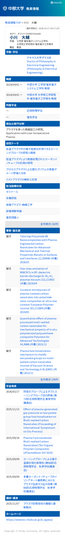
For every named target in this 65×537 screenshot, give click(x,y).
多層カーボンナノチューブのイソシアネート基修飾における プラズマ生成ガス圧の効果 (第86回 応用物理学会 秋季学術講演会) (40, 484)
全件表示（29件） (49, 379)
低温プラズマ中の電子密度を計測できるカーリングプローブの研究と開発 (32, 150)
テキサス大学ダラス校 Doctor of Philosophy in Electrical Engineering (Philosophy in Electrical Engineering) (42, 65)
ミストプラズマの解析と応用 (21, 179)
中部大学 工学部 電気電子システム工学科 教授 (42, 86)
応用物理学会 (34, 110)
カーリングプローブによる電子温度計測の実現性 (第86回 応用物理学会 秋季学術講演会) (40, 464)
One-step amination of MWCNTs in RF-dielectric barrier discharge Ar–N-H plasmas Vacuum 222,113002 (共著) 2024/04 (37, 276)
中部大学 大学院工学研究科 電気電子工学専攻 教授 (42, 96)
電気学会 (32, 117)
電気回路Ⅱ (12, 217)
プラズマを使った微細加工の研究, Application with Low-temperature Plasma (27, 133)
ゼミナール (12, 191)
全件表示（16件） (49, 224)
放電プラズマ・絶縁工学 (19, 204)
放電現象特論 (14, 211)
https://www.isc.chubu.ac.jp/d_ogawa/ (29, 519)
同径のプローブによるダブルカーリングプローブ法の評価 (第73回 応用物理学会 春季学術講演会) (40, 397)
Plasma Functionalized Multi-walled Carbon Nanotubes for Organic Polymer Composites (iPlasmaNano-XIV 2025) (38, 445)
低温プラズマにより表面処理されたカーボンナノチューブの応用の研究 (31, 160)
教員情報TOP (13, 22)
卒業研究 (11, 198)
